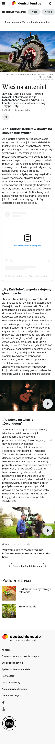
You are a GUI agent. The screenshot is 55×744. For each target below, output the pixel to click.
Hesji (16, 163)
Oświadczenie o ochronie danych (20, 656)
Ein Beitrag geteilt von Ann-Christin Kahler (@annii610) (29, 276)
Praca (34, 12)
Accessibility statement (15, 689)
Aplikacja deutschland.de (16, 669)
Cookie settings (10, 695)
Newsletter (8, 675)
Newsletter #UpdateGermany (27, 566)
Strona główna (12, 22)
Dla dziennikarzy (11, 682)
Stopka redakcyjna (12, 662)
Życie (25, 22)
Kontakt (6, 649)
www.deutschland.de (17, 544)
